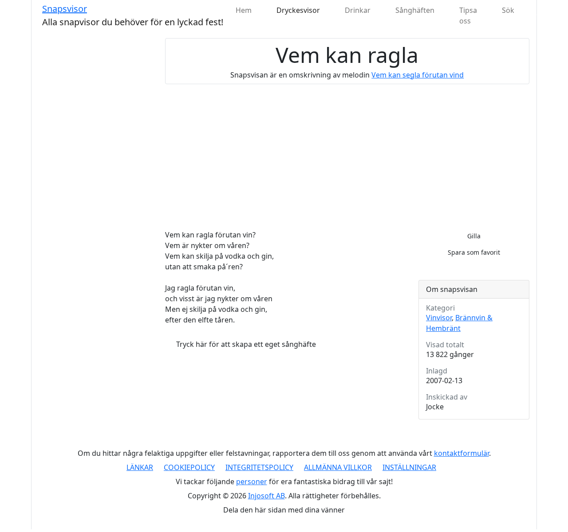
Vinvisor (439, 317)
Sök (508, 10)
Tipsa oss (468, 15)
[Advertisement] (347, 157)
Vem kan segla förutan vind (417, 75)
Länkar (139, 467)
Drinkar (358, 10)
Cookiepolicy (189, 467)
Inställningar (409, 467)
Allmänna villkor (338, 467)
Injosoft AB (266, 496)
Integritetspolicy (259, 467)
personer (251, 481)
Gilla (474, 236)
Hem (244, 10)
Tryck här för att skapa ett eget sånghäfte (246, 344)
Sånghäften (414, 10)
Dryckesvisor (298, 10)
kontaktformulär (461, 453)
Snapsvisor (64, 9)
